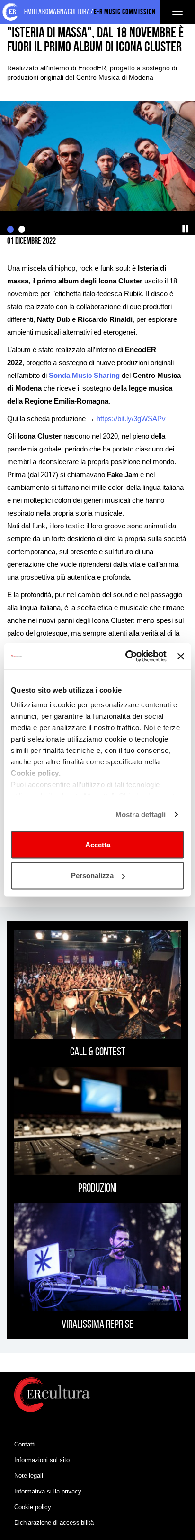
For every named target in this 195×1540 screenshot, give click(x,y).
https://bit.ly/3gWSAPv (131, 418)
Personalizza (92, 876)
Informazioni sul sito (42, 1460)
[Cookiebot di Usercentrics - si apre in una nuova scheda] (126, 656)
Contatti (24, 1444)
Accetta (97, 844)
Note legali (28, 1475)
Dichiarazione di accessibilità (54, 1522)
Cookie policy (32, 1507)
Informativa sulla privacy (47, 1491)
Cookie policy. (36, 773)
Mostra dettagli (140, 814)
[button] (185, 229)
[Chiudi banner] (180, 656)
